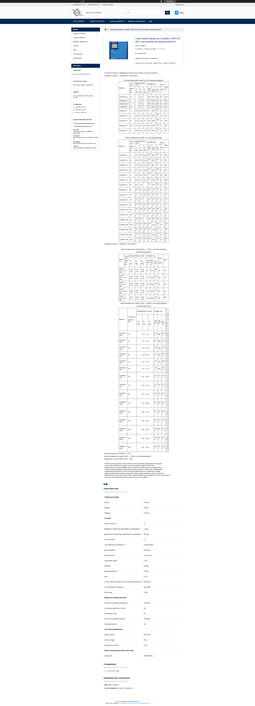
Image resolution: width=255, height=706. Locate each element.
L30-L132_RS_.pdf (113, 671)
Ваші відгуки (77, 58)
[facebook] (104, 484)
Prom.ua (137, 701)
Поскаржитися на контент (127, 703)
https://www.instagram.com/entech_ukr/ (84, 143)
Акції (150, 21)
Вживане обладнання (136, 21)
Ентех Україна (78, 21)
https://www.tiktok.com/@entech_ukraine (84, 148)
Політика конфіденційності (142, 703)
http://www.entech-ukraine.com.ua (84, 123)
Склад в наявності (117, 21)
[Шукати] (167, 13)
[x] (106, 484)
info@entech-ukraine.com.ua (83, 126)
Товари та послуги (96, 21)
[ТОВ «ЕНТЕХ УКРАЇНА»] (77, 16)
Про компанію (77, 54)
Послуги (76, 46)
